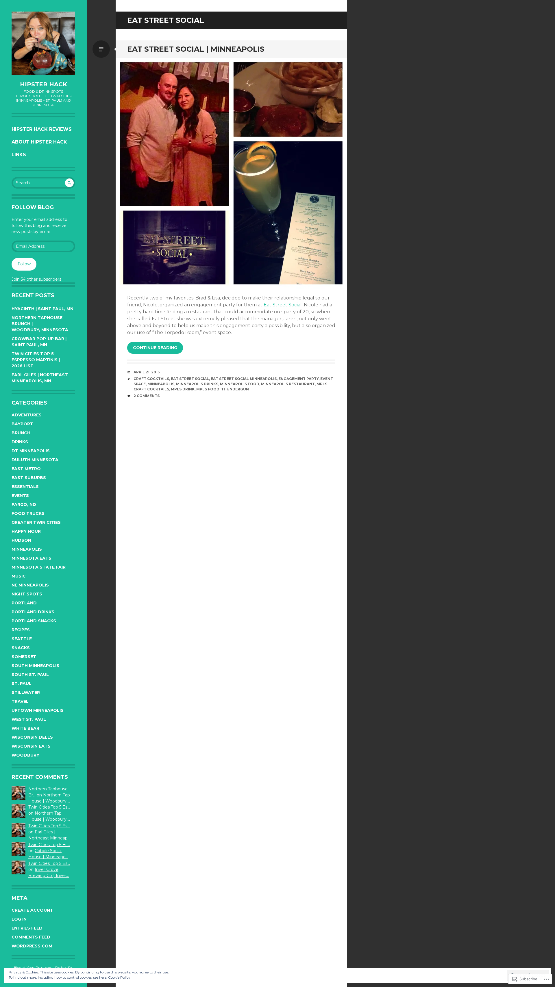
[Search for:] (43, 182)
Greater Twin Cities (36, 522)
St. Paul (22, 683)
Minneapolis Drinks (197, 384)
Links (19, 154)
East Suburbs (29, 477)
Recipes (21, 629)
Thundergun (235, 389)
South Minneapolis (35, 665)
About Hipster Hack (39, 142)
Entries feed (27, 928)
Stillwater (26, 692)
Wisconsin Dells (32, 737)
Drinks (20, 441)
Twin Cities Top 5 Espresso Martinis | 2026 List (36, 359)
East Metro (26, 468)
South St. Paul (30, 674)
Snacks (21, 647)
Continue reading (155, 347)
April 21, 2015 (147, 372)
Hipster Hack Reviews (42, 129)
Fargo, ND (24, 504)
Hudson (21, 540)
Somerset (24, 656)
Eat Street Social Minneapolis (244, 379)
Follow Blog (33, 207)
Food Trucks (28, 513)
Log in (19, 919)
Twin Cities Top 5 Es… (49, 807)
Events (20, 495)
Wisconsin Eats (31, 746)
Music (19, 576)
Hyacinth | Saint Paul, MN (42, 308)
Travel (20, 701)
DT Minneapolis (31, 450)
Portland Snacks (34, 620)
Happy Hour (26, 531)
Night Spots (27, 594)
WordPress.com (32, 946)
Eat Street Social (283, 305)
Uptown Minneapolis (38, 710)
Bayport (22, 424)
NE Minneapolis (30, 585)
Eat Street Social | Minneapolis (195, 49)
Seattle (22, 638)
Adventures (27, 415)
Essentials (25, 486)
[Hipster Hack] (43, 43)
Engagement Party (298, 379)
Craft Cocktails (151, 379)
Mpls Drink (183, 389)
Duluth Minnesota (35, 459)
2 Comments (147, 396)
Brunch (21, 432)
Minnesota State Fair (39, 567)
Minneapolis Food (239, 384)
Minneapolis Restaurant (288, 384)
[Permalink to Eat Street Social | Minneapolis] (231, 173)
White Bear (25, 728)
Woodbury (25, 755)
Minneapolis (27, 549)
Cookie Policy (119, 977)
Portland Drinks (33, 611)
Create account (32, 910)
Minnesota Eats (31, 558)
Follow (24, 264)
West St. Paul (29, 719)
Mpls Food (207, 389)
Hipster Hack (43, 84)
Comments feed (31, 937)
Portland (24, 603)
